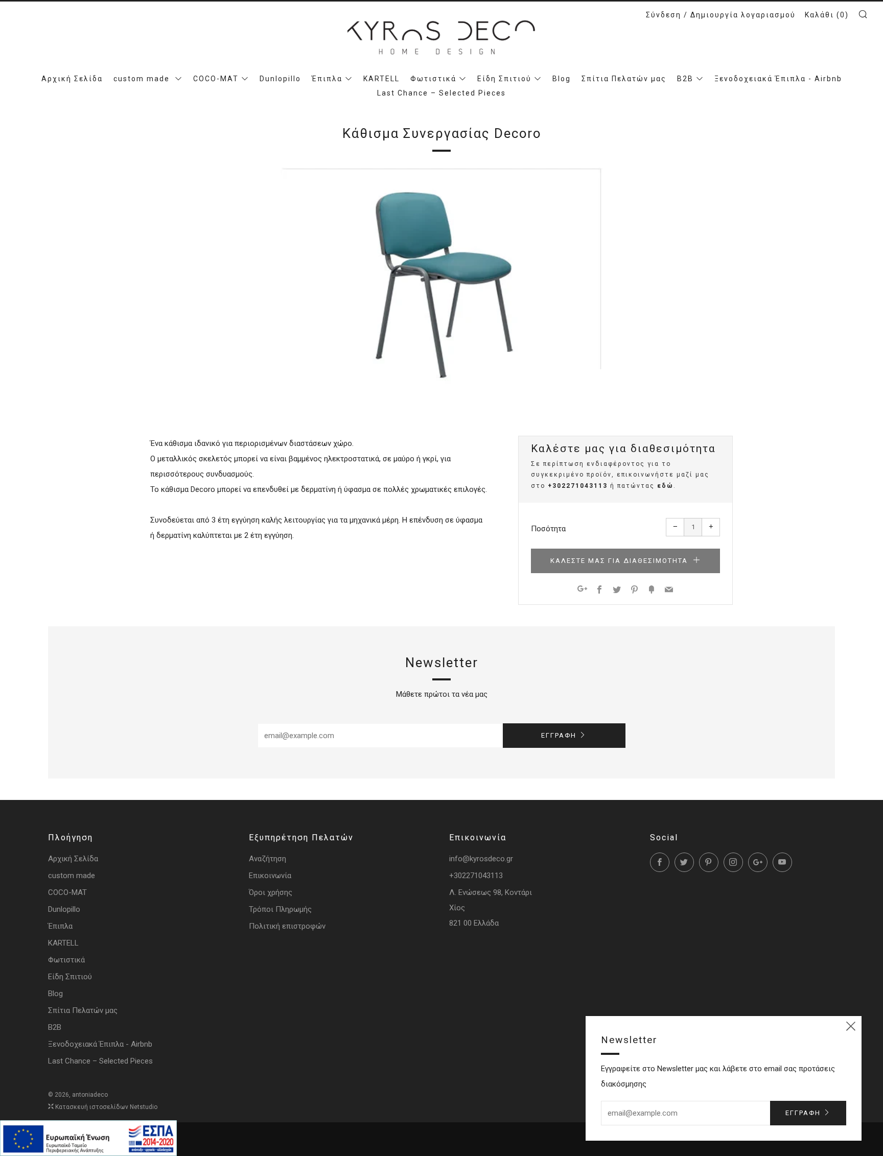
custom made (142, 79)
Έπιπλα (327, 79)
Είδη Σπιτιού (504, 79)
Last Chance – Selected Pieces (441, 93)
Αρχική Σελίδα (72, 79)
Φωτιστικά (433, 79)
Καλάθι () (827, 15)
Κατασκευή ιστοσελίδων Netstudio (106, 1107)
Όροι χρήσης (270, 892)
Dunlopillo (280, 79)
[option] (441, 281)
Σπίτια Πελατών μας (624, 79)
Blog (561, 79)
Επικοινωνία (270, 875)
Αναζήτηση (267, 858)
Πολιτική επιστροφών (287, 926)
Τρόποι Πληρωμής (280, 909)
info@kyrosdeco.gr (481, 858)
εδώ (665, 485)
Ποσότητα (548, 528)
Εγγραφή (558, 735)
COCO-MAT (216, 79)
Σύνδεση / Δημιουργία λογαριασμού (721, 15)
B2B (685, 79)
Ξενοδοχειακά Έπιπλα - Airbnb (778, 79)
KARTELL (381, 79)
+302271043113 (578, 485)
